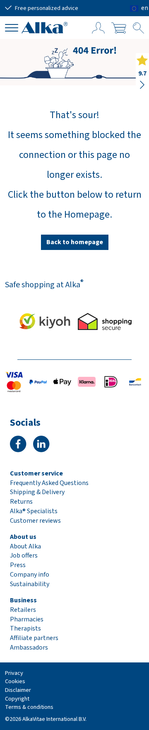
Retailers (23, 609)
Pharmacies (26, 619)
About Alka (25, 546)
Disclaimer (18, 690)
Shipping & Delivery (37, 492)
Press (18, 565)
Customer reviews (35, 520)
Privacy (14, 673)
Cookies (15, 681)
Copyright (17, 698)
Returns (21, 501)
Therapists (25, 628)
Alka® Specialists (34, 511)
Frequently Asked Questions (49, 482)
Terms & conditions (29, 707)
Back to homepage (74, 242)
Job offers (24, 555)
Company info (29, 574)
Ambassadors (29, 647)
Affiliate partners (34, 638)
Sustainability (29, 584)
